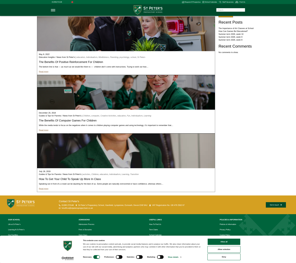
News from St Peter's (66, 57)
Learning (147, 116)
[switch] (119, 257)
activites (86, 174)
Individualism (91, 57)
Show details (173, 257)
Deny (224, 257)
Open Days (83, 235)
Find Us (242, 2)
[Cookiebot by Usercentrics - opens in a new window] (68, 258)
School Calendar (210, 2)
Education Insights (47, 57)
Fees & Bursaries (85, 230)
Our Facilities (13, 235)
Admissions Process (86, 224)
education (81, 57)
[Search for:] (231, 10)
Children (86, 116)
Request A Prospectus (192, 2)
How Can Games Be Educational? (233, 31)
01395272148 (57, 2)
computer (95, 116)
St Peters (141, 57)
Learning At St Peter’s (16, 230)
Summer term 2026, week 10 (231, 34)
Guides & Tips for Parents (50, 116)
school (133, 57)
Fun (128, 116)
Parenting (114, 57)
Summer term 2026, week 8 (230, 40)
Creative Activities (108, 116)
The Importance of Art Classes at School (236, 28)
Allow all (224, 242)
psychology (124, 57)
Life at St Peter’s (14, 224)
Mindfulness (104, 57)
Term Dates (153, 230)
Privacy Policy (225, 230)
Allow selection (224, 249)
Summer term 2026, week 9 (230, 37)
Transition (134, 174)
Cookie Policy (225, 235)
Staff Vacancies (228, 2)
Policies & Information (228, 224)
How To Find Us (155, 224)
